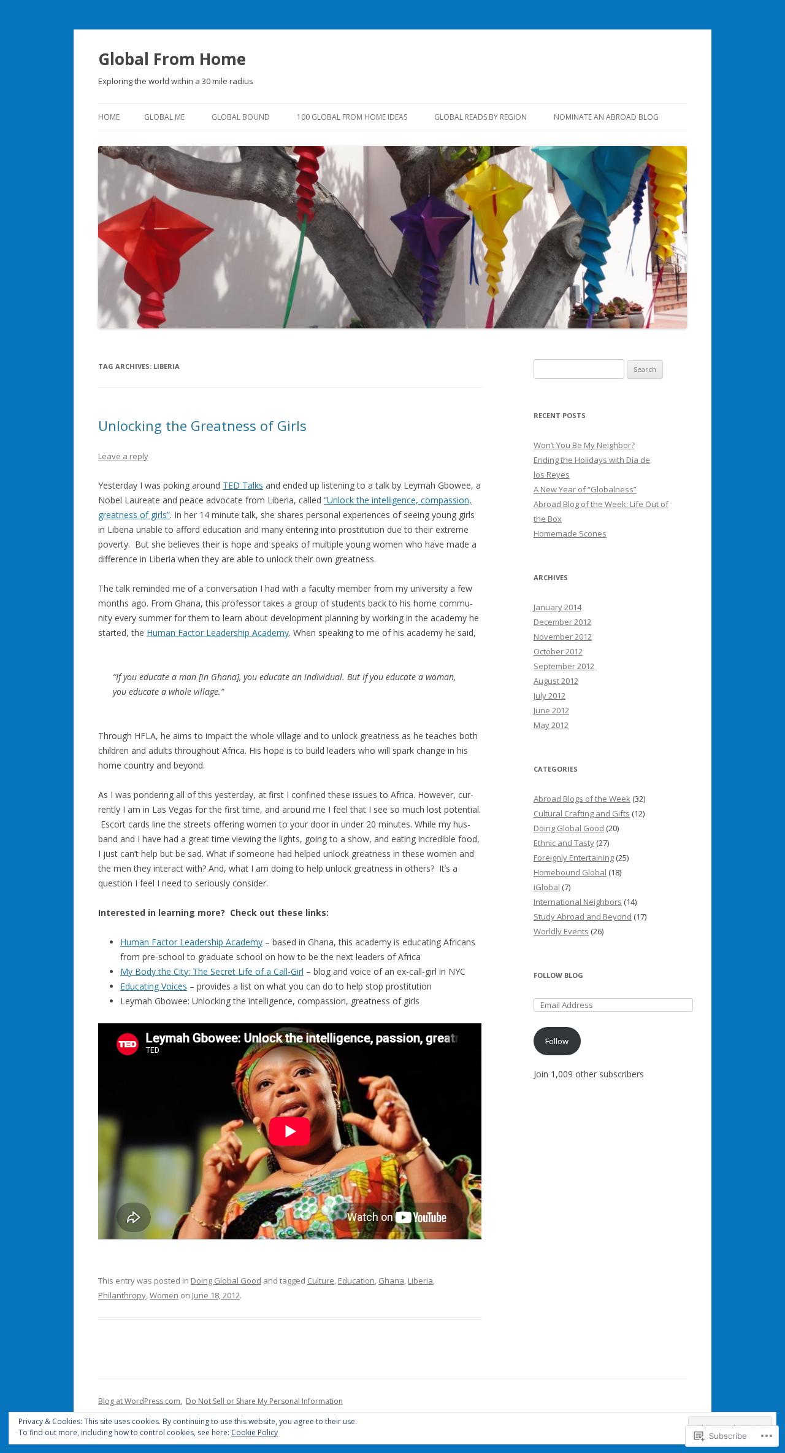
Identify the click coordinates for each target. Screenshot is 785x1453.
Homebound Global (570, 872)
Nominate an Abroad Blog (606, 117)
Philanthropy (122, 1295)
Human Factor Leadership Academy (218, 632)
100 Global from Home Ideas (352, 117)
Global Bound (241, 117)
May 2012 (551, 724)
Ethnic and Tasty (564, 842)
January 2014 (557, 607)
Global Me (164, 117)
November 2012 (563, 636)
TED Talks (243, 485)
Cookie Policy (254, 1432)
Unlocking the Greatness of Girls (202, 425)
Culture (320, 1280)
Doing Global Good (226, 1280)
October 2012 (558, 651)
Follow (557, 1041)
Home (109, 117)
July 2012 (549, 695)
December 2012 (562, 621)
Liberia (420, 1280)
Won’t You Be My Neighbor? (584, 445)
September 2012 (564, 666)
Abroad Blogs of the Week (582, 798)
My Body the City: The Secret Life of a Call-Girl (212, 971)
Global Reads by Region (480, 117)
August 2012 (556, 680)
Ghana (391, 1280)
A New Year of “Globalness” (585, 489)
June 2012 (551, 710)
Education (356, 1280)
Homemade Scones (570, 533)
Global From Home (172, 59)
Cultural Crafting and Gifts (582, 813)
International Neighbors (578, 901)
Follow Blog (558, 975)
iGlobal (547, 887)
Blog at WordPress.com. (140, 1401)
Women (164, 1295)
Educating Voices (153, 986)
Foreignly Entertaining (574, 857)
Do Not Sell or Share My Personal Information (264, 1401)
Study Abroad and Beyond (583, 916)
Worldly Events (561, 931)
